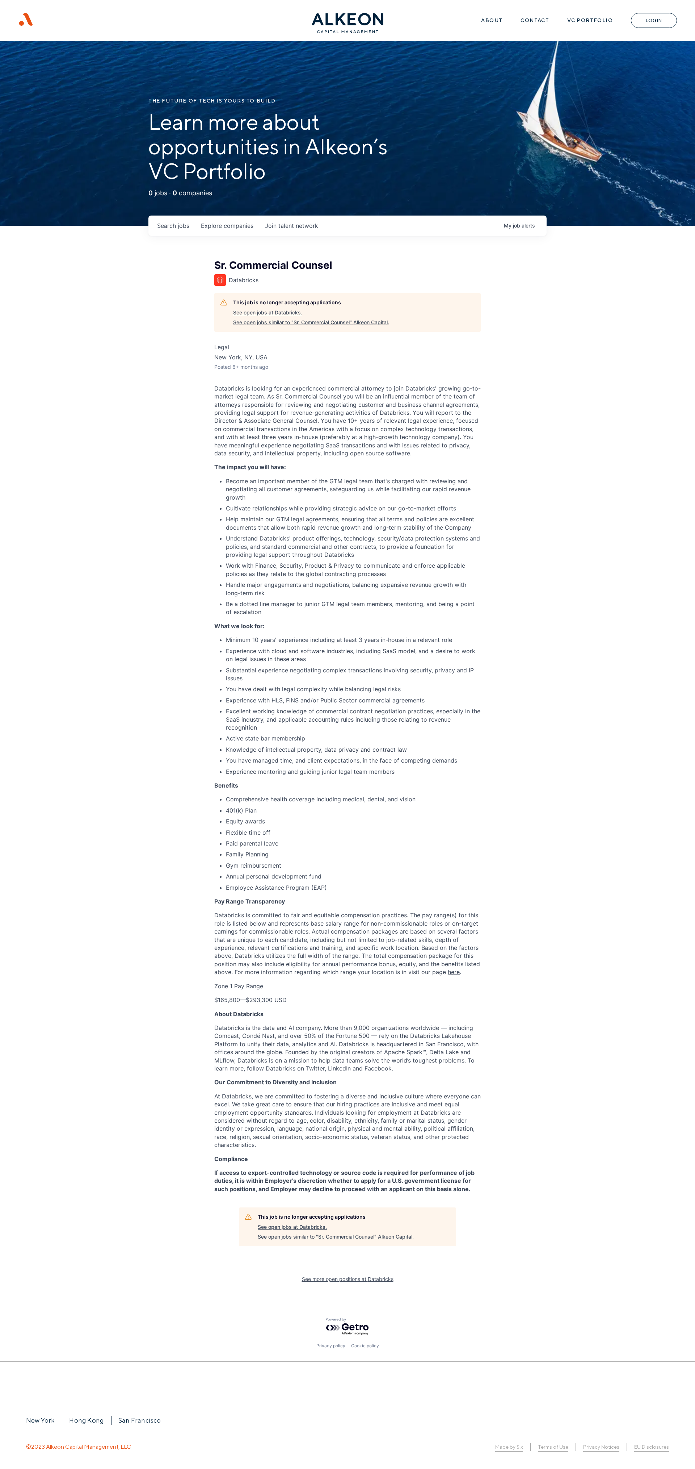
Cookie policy (365, 1345)
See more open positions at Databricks (347, 1279)
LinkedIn (339, 1068)
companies (227, 225)
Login (654, 20)
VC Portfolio (590, 20)
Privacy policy (330, 1345)
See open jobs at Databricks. (267, 312)
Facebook (378, 1068)
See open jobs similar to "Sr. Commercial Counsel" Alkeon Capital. (311, 322)
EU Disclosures (651, 1447)
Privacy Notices (601, 1447)
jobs (173, 225)
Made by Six (509, 1447)
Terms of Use (553, 1447)
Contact (535, 20)
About (491, 20)
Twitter (315, 1068)
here (454, 972)
